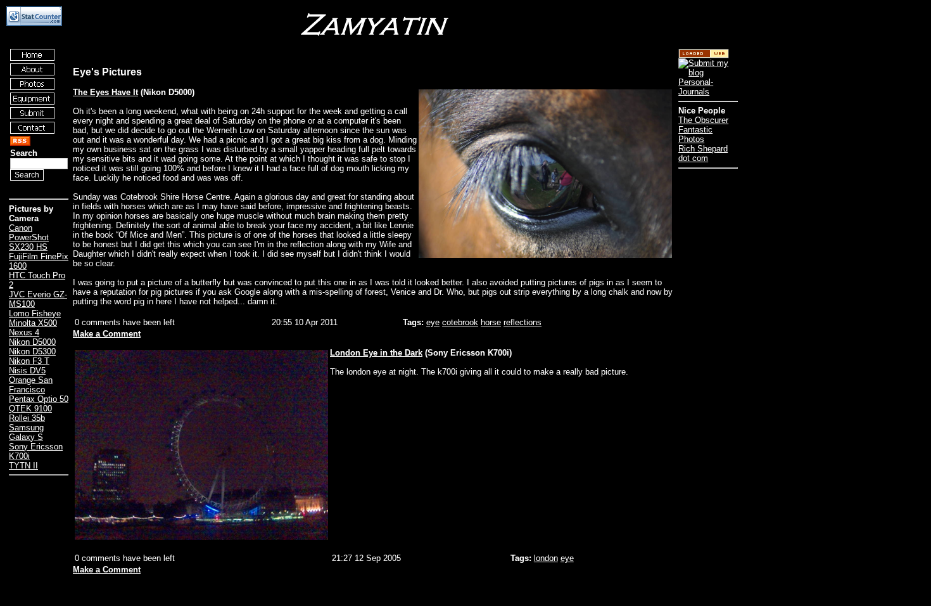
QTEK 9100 (30, 408)
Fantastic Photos (695, 134)
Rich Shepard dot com (703, 153)
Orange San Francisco (31, 384)
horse (491, 322)
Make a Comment (107, 333)
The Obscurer (703, 120)
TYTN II (23, 465)
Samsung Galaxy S (26, 432)
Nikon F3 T (29, 361)
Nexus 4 (24, 332)
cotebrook (460, 322)
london (546, 558)
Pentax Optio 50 (38, 399)
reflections (523, 322)
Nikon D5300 (32, 351)
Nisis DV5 (27, 370)
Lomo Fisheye (35, 313)
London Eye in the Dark (376, 353)
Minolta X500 (33, 323)
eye (433, 322)
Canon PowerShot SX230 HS (29, 237)
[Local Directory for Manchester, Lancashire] (703, 55)
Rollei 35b (27, 418)
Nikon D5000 (32, 342)
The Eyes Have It (105, 92)
